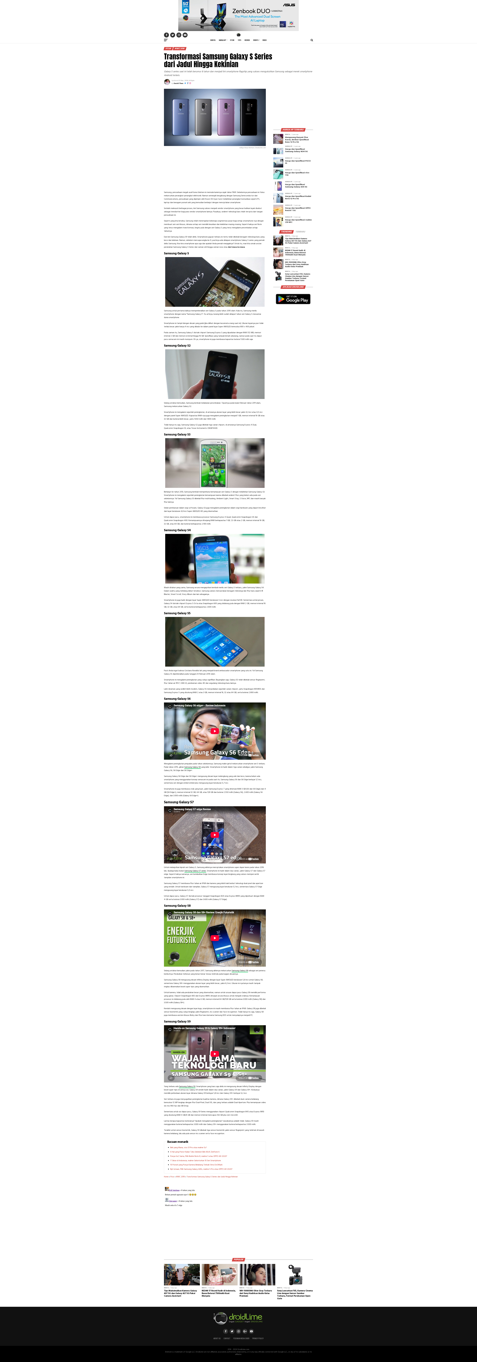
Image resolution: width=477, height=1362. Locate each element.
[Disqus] (215, 1217)
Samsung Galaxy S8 (240, 970)
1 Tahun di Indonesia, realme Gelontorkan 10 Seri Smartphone (195, 1160)
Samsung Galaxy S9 (187, 1086)
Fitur (232, 40)
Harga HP (222, 40)
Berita (212, 40)
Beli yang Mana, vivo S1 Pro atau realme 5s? (188, 1147)
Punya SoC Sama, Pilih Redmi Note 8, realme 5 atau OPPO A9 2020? (198, 1156)
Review (247, 40)
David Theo (178, 83)
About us (217, 1338)
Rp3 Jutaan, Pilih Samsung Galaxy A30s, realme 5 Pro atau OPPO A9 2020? (201, 1169)
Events (255, 40)
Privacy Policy (258, 1338)
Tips (239, 40)
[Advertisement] (215, 169)
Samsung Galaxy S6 (192, 767)
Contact (227, 1338)
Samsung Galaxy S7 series (195, 871)
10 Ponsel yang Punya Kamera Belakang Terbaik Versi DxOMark (196, 1164)
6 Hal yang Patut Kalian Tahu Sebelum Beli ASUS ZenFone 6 (194, 1152)
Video (264, 40)
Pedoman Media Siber (241, 1338)
